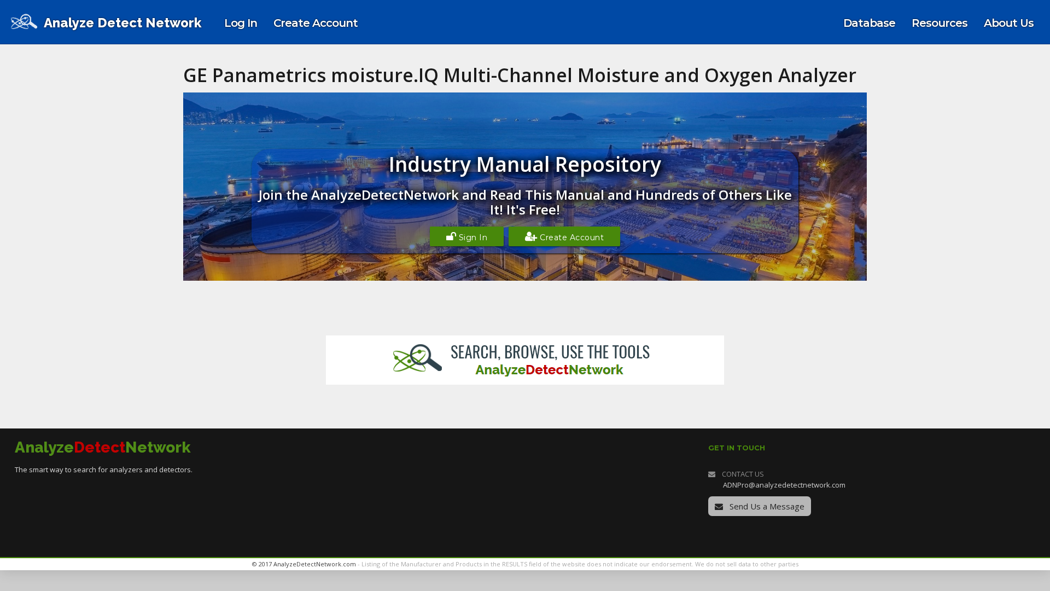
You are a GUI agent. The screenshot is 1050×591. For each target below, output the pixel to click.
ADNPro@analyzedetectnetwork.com (784, 485)
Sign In (471, 237)
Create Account (571, 237)
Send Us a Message (765, 506)
